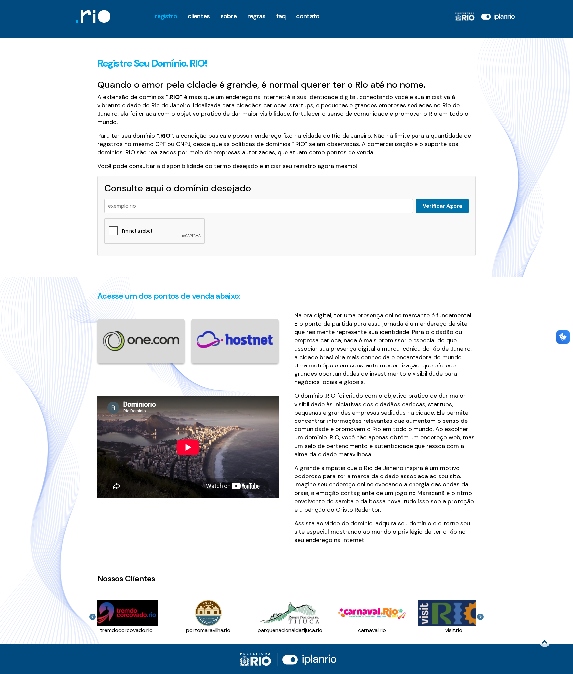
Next (480, 617)
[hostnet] (235, 339)
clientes (199, 16)
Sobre (229, 16)
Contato (307, 16)
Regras (256, 16)
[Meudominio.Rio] (93, 16)
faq (281, 16)
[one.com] (141, 340)
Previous (92, 617)
